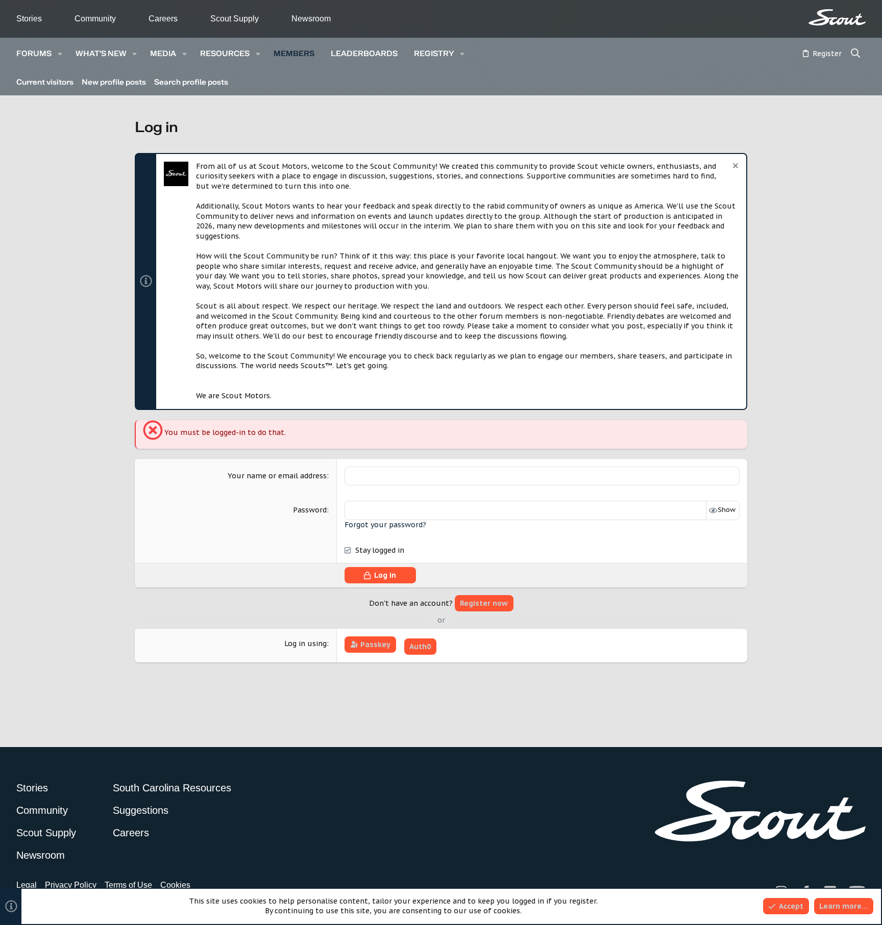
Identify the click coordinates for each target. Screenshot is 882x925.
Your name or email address (277, 475)
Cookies (175, 885)
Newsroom (311, 18)
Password (310, 510)
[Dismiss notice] (734, 167)
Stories (29, 18)
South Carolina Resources (172, 787)
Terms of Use (128, 885)
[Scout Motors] (837, 17)
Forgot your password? (385, 524)
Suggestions (140, 810)
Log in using (305, 643)
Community (95, 18)
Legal (26, 885)
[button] (60, 53)
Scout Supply (234, 18)
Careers (163, 18)
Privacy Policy (70, 885)
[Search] (856, 54)
